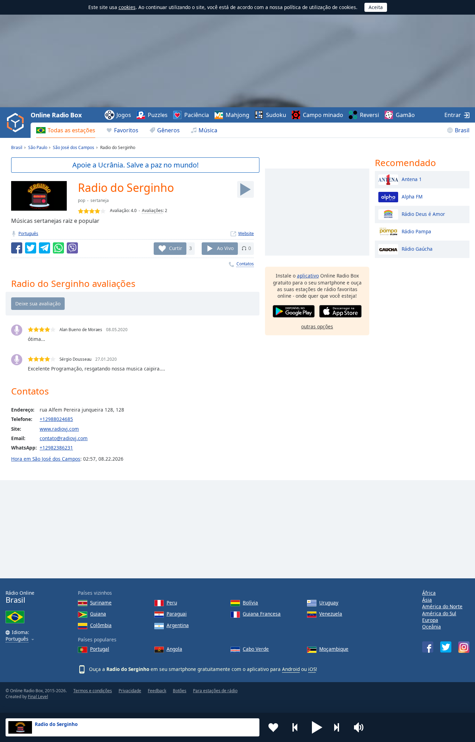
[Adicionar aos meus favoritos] (273, 727)
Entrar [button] (452, 115)
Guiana (98, 613)
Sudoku (276, 115)
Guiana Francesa (262, 613)
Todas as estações (71, 130)
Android (291, 669)
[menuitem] (65, 130)
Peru (172, 602)
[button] (317, 727)
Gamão (405, 115)
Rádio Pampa (416, 231)
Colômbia (101, 625)
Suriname (101, 602)
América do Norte (442, 606)
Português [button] (17, 639)
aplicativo (308, 275)
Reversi (369, 115)
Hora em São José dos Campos (45, 458)
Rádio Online (20, 596)
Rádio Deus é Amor (423, 213)
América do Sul (439, 613)
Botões (179, 691)
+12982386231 (56, 447)
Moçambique (333, 649)
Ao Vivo (225, 248)
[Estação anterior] (295, 727)
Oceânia (431, 626)
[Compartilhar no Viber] (72, 247)
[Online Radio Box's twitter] (445, 647)
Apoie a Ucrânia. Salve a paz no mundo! (135, 165)
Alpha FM (412, 196)
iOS (312, 669)
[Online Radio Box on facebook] (427, 647)
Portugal (99, 649)
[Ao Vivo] (245, 189)
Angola (174, 649)
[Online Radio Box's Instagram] (463, 647)
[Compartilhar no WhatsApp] (58, 247)
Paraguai (177, 613)
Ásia (427, 599)
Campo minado (323, 115)
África (429, 592)
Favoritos (126, 130)
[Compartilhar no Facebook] (16, 247)
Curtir (175, 248)
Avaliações (152, 210)
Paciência (196, 115)
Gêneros (168, 130)
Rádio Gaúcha (417, 248)
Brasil (462, 130)
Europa (430, 620)
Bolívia (250, 602)
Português (28, 233)
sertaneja (99, 200)
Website (246, 233)
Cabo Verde (256, 649)
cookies (127, 7)
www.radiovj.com (59, 428)
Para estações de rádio (215, 691)
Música (208, 130)
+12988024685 (56, 419)
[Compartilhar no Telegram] (44, 247)
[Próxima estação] (339, 727)
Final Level (38, 697)
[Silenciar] (361, 727)
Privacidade (130, 691)
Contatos (245, 264)
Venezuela (330, 613)
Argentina (178, 625)
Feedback (157, 691)
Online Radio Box (56, 115)
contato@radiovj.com (64, 438)
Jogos (123, 115)
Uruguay (328, 602)
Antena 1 (412, 178)
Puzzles (158, 115)
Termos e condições (92, 691)
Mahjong (237, 115)
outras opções (317, 326)
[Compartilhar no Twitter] (30, 247)
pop (81, 200)
